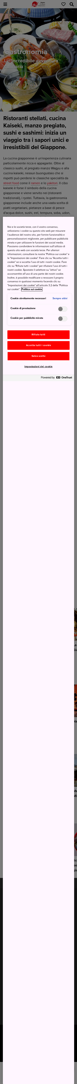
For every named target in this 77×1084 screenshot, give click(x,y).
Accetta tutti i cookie (38, 345)
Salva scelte (39, 356)
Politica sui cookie (32, 289)
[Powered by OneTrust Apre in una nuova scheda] (56, 378)
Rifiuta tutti (38, 334)
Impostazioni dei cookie (38, 366)
